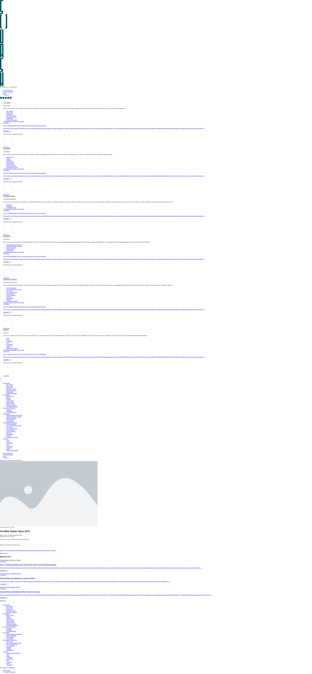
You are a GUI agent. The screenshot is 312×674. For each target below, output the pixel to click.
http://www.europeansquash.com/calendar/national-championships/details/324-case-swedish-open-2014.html (27, 550)
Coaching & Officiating (9, 196)
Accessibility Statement (9, 672)
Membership (9, 118)
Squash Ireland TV (8, 90)
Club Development (11, 288)
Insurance (8, 296)
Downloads (9, 665)
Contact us (6, 94)
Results (8, 158)
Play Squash (9, 111)
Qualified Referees (11, 207)
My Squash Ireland (8, 92)
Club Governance (11, 295)
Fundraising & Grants (12, 301)
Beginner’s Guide (11, 115)
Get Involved (7, 102)
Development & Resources (10, 279)
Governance (9, 344)
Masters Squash (10, 164)
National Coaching (11, 247)
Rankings (8, 160)
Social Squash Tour (11, 117)
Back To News (4, 553)
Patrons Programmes (11, 120)
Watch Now (6, 147)
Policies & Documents (12, 348)
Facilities (8, 299)
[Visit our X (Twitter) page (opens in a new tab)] (3, 98)
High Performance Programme (14, 245)
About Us (6, 330)
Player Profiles (10, 249)
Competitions (7, 148)
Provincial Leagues (11, 166)
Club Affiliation (10, 293)
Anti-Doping (9, 250)
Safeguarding (9, 298)
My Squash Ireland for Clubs (13, 289)
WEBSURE (12, 667)
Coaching (8, 204)
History (8, 347)
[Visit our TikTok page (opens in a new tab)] (8, 98)
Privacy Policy (7, 670)
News (8, 338)
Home (1, 460)
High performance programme (14, 634)
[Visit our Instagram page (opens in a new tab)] (6, 98)
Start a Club (9, 291)
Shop (4, 93)
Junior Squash (10, 161)
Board (8, 339)
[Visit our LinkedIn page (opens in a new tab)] (11, 98)
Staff (7, 342)
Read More (6, 131)
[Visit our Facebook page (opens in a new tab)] (1, 98)
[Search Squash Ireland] (0, 379)
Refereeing (9, 206)
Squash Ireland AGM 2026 (13, 653)
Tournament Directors (12, 167)
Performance (7, 236)
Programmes (9, 114)
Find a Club (9, 112)
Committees (9, 341)
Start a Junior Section (11, 292)
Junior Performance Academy (14, 246)
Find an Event (10, 157)
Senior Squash (10, 163)
